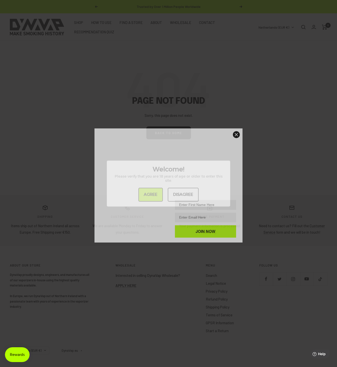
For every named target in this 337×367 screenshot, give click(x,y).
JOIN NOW (205, 229)
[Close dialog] (236, 132)
